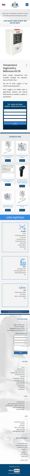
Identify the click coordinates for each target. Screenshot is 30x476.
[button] (27, 4)
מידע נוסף (22, 160)
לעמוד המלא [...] (23, 460)
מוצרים (23, 231)
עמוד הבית (25, 13)
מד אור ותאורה (24, 456)
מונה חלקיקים (24, 449)
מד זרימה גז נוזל (23, 454)
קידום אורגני (17, 473)
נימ (25, 290)
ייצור (24, 267)
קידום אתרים (11, 473)
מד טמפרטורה (24, 452)
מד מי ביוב (25, 451)
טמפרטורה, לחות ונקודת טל (15, 13)
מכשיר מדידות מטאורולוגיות (21, 445)
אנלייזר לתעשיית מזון (22, 443)
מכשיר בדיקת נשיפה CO (22, 447)
